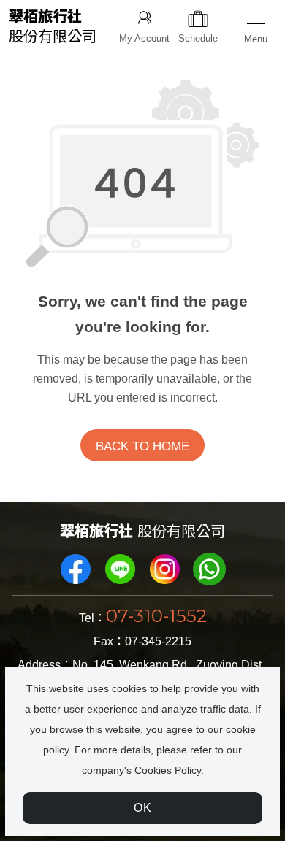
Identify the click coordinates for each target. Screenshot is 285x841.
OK (143, 808)
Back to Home (142, 446)
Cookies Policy (167, 770)
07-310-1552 (156, 615)
